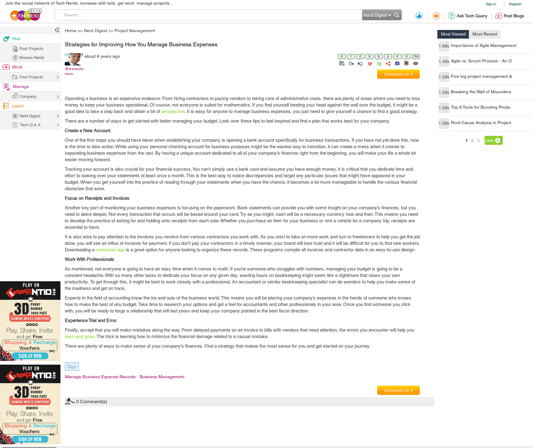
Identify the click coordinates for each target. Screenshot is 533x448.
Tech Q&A (300, 284)
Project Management (329, 175)
